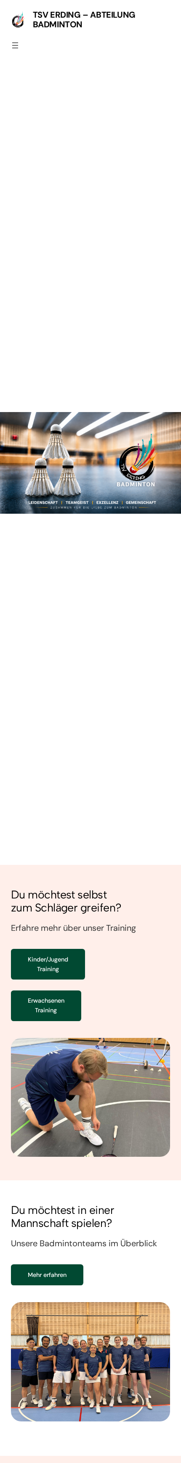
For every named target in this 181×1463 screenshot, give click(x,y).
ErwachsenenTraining (46, 1005)
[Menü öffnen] (15, 45)
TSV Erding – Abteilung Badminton (84, 19)
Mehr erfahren (47, 1275)
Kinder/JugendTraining (48, 964)
